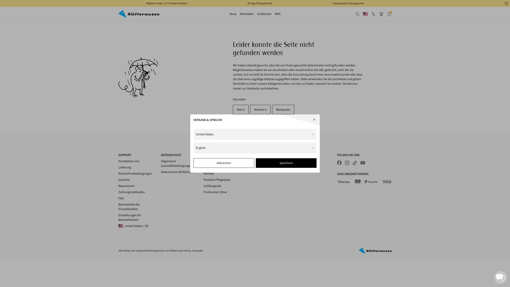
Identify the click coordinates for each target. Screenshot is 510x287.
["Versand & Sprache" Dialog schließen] (314, 119)
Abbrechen (224, 163)
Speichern (286, 163)
